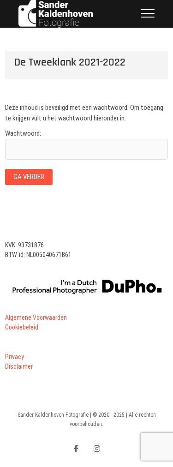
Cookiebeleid (21, 327)
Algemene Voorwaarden (36, 317)
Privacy (14, 356)
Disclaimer (19, 366)
